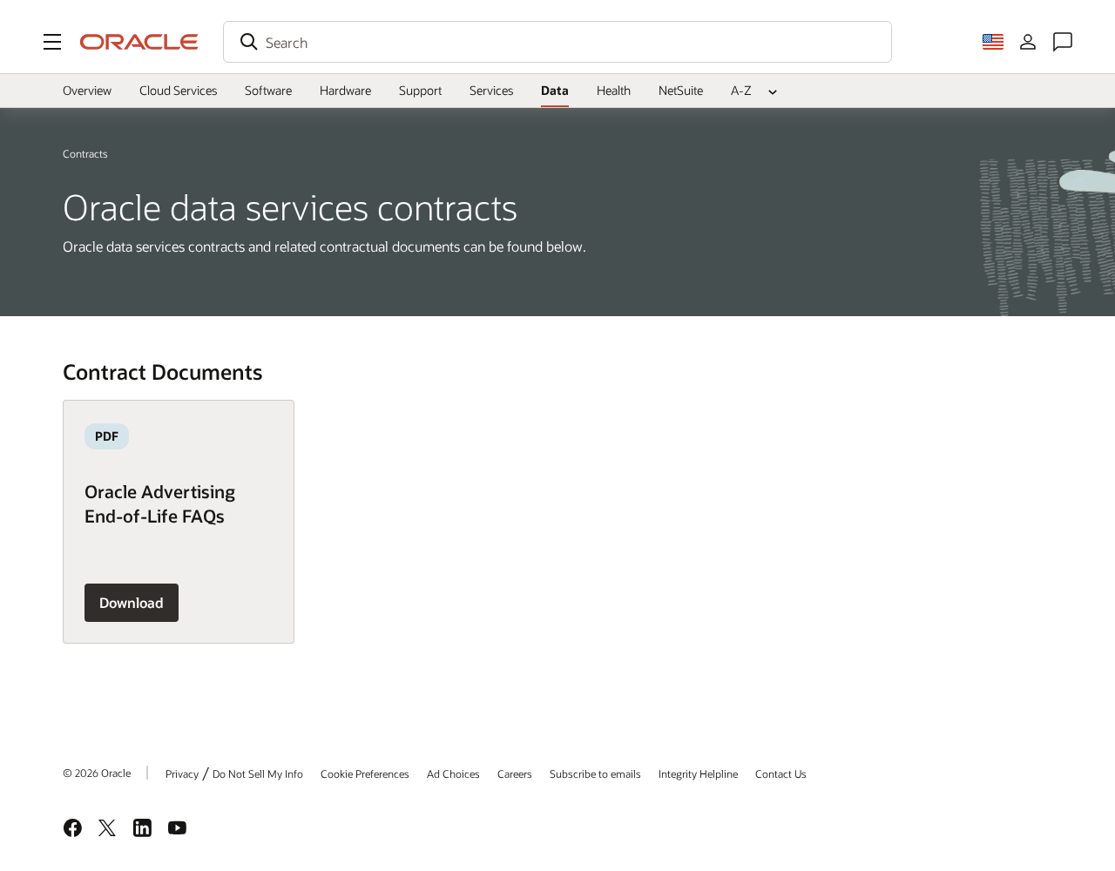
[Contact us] (1062, 41)
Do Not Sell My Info (258, 773)
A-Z (741, 90)
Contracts (85, 153)
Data (555, 90)
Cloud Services (178, 90)
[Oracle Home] (139, 41)
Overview (87, 90)
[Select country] (993, 41)
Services (491, 90)
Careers (514, 773)
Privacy (182, 773)
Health (614, 90)
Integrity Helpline (698, 773)
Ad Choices (453, 773)
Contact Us (781, 773)
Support (420, 90)
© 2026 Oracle (97, 773)
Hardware (345, 90)
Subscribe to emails (595, 773)
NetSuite (681, 90)
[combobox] (557, 42)
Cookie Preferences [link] (365, 773)
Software (268, 90)
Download (131, 602)
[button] (52, 41)
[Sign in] (1027, 41)
